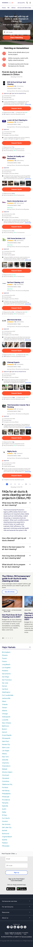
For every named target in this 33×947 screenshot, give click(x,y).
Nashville (5, 806)
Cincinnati (5, 775)
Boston (4, 729)
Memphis (5, 803)
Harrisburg (5, 790)
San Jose (5, 683)
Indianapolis (6, 717)
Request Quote (16, 108)
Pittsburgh (5, 797)
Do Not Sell (18, 933)
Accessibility (25, 933)
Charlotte (5, 763)
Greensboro (6, 766)
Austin (4, 809)
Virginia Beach (7, 837)
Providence (6, 800)
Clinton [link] (13, 7)
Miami (4, 701)
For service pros (7, 907)
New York (5, 757)
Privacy (7, 933)
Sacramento (6, 674)
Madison (5, 843)
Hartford (5, 689)
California (11, 933)
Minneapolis (6, 738)
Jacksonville (6, 698)
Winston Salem (7, 772)
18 (26, 484)
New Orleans (6, 723)
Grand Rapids (6, 735)
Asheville (5, 760)
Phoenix (5, 655)
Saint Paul (5, 741)
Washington (6, 692)
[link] (16, 86)
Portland (5, 787)
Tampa (4, 707)
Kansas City (6, 744)
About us (5, 918)
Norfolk (4, 830)
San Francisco (7, 680)
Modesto (5, 671)
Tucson (4, 658)
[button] (4, 183)
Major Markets (8, 647)
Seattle (4, 840)
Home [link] (4, 7)
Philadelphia (6, 794)
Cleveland (5, 778)
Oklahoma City (7, 784)
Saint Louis (5, 747)
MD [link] (8, 7)
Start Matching (16, 37)
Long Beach (6, 664)
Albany (4, 754)
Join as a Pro (21, 3)
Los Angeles (6, 667)
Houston (5, 821)
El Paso (4, 815)
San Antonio (6, 824)
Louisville (5, 720)
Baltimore (5, 726)
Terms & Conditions (27, 936)
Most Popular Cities (8, 854)
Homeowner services (9, 901)
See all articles (10, 592)
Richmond (5, 834)
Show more (28, 104)
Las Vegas (5, 751)
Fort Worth (6, 818)
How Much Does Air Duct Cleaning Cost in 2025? (12, 616)
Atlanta (4, 711)
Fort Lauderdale (7, 695)
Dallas (4, 812)
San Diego (5, 677)
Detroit (4, 732)
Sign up (16, 872)
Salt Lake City (6, 827)
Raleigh (4, 769)
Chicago (5, 714)
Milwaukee (5, 846)
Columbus (5, 781)
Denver (4, 686)
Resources (5, 912)
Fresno (4, 661)
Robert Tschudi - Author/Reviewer (11, 610)
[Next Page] (30, 484)
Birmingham (6, 652)
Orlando (5, 704)
